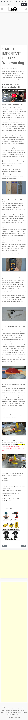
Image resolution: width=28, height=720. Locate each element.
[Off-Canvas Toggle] (26, 9)
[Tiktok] (19, 1)
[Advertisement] (14, 27)
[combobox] (14, 4)
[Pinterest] (16, 1)
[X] (4, 1)
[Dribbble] (7, 1)
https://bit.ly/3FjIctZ (7, 495)
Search (24, 4)
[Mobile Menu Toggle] (2, 9)
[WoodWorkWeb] (13, 9)
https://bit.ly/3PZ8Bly (8, 500)
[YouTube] (10, 1)
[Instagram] (13, 1)
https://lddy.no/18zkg (8, 509)
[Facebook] (1, 1)
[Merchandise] (25, 1)
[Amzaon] (22, 1)
